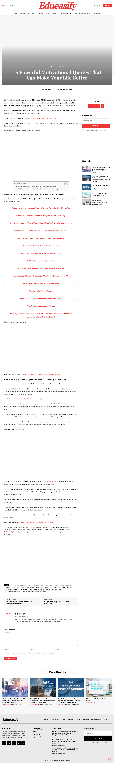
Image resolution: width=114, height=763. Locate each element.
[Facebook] (90, 106)
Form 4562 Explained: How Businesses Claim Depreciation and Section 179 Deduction (101, 178)
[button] (13, 6)
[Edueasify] (8, 617)
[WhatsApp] (102, 106)
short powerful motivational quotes (34, 591)
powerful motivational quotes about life (18, 589)
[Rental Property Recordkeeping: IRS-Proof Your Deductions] (86, 202)
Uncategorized (57, 66)
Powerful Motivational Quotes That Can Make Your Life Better (35, 186)
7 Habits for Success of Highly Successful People (25, 399)
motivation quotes (65, 587)
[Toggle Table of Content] (65, 183)
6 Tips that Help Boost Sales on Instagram (56, 602)
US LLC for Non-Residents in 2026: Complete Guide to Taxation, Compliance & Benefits (101, 169)
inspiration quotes (42, 587)
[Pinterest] (98, 106)
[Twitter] (94, 106)
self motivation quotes (12, 591)
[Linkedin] (14, 743)
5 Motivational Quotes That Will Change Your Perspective (40, 374)
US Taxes (54, 737)
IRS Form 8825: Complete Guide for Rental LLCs (100, 194)
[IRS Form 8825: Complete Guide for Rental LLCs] (86, 195)
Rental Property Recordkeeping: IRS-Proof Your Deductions (100, 202)
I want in (95, 125)
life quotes (53, 587)
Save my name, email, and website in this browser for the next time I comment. (30, 653)
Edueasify (48, 89)
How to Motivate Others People (23, 587)
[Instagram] (9, 743)
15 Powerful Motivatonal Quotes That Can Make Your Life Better (31, 585)
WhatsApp (52, 481)
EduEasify (8, 587)
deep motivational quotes (63, 585)
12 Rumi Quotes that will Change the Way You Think (36, 522)
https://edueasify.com (21, 616)
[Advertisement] (41, 560)
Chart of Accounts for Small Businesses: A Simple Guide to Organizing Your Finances (101, 187)
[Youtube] (23, 743)
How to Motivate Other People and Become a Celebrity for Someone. (44, 189)
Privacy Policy (102, 130)
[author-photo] (5, 704)
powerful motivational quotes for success (48, 589)
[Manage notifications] (109, 759)
